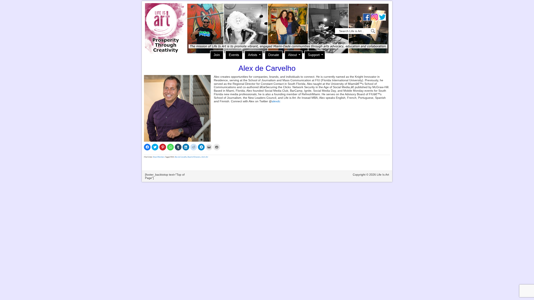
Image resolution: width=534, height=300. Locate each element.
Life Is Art (164, 22)
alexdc (276, 101)
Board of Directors (194, 157)
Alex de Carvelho (181, 157)
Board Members (159, 157)
